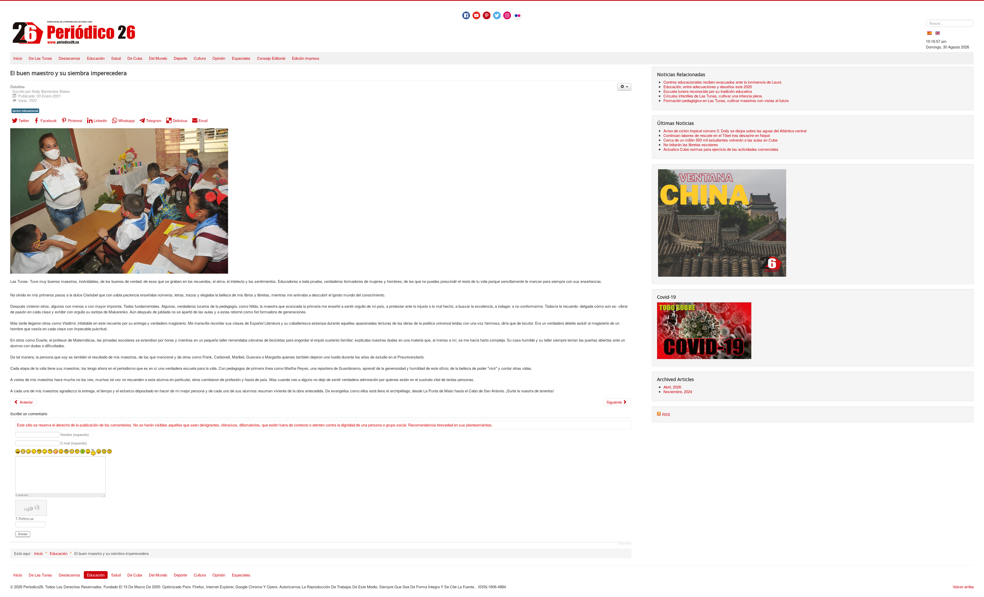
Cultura (200, 58)
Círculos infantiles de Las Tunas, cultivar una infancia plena (712, 95)
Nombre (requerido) (74, 435)
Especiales (241, 58)
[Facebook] (466, 15)
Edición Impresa (305, 58)
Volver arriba (963, 586)
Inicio (17, 58)
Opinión (218, 58)
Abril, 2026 (672, 387)
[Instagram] (507, 15)
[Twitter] (497, 15)
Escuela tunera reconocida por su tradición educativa (707, 91)
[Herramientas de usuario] (624, 87)
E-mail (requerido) (73, 443)
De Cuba (134, 58)
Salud (116, 58)
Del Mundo (158, 58)
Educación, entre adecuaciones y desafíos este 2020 (707, 86)
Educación (96, 58)
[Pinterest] (486, 15)
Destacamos (69, 58)
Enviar (23, 534)
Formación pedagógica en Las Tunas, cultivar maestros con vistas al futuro (726, 100)
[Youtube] (476, 15)
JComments (624, 543)
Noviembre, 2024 (677, 391)
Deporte (180, 58)
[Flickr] (518, 16)
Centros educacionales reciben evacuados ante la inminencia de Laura (722, 82)
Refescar (26, 518)
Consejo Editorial (271, 58)
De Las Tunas (40, 58)
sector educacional (25, 111)
